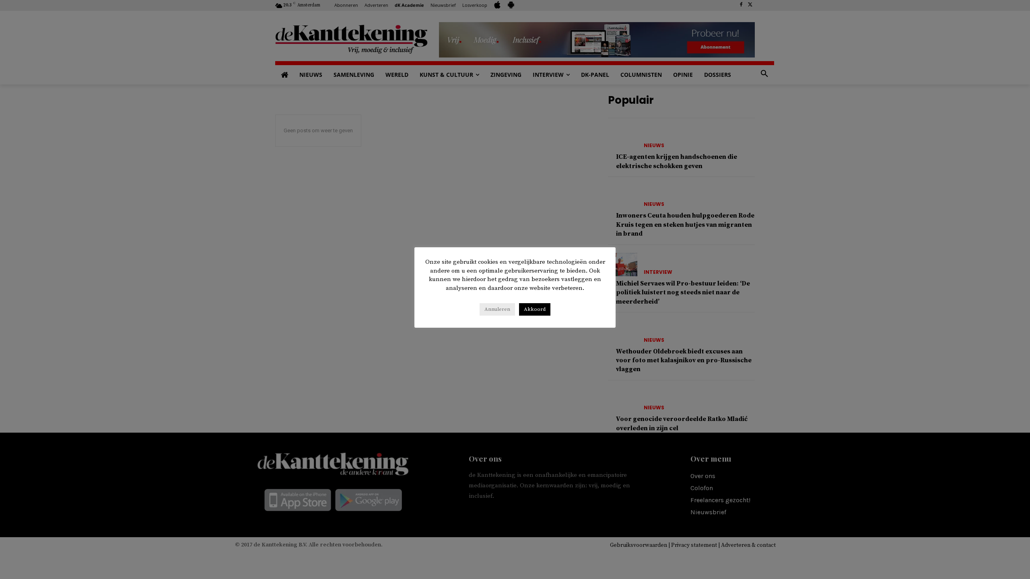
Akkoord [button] (535, 309)
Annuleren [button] (497, 309)
